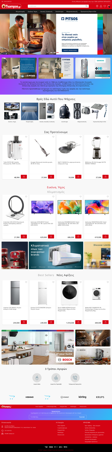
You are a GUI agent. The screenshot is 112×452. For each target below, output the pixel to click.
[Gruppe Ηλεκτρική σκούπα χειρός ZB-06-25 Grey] (42, 148)
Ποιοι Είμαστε (39, 406)
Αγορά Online (37, 384)
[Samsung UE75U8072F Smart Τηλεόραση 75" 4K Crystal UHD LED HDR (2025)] (42, 207)
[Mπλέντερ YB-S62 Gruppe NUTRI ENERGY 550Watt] (97, 148)
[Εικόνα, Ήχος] (12, 111)
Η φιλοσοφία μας (51, 406)
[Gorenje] (29, 397)
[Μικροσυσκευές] (82, 111)
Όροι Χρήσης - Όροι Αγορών (92, 425)
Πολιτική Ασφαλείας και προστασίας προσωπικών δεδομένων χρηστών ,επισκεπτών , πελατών (94, 435)
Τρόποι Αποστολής (90, 428)
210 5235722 (8, 1)
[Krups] (82, 397)
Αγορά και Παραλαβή (56, 384)
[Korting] (65, 397)
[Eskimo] (12, 397)
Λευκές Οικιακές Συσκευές (47, 121)
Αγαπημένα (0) (104, 6)
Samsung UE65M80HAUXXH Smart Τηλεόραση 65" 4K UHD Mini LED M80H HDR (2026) (68, 223)
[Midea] (100, 397)
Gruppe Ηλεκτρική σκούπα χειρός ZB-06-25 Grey (41, 162)
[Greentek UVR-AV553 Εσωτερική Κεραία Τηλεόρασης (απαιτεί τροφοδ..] (15, 207)
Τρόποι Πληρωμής (90, 430)
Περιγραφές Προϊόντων (91, 441)
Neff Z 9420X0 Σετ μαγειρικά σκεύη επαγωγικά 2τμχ (69, 162)
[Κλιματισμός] (29, 111)
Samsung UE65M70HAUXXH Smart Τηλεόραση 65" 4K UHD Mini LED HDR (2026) (96, 223)
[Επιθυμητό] (26, 137)
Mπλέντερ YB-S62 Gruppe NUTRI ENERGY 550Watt (95, 162)
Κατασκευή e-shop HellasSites (66, 450)
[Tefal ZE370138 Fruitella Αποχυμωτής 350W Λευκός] (15, 148)
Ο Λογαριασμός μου (100, 6)
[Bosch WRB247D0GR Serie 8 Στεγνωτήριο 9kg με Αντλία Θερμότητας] (70, 293)
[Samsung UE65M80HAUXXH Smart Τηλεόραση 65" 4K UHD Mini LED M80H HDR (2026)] (70, 207)
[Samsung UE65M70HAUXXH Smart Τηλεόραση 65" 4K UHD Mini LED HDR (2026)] (97, 207)
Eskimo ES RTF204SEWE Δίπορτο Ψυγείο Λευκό (41, 308)
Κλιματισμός (29, 121)
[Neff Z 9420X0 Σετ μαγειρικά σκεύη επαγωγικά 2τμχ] (70, 148)
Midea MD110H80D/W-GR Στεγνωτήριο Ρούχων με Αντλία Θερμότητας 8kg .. (95, 309)
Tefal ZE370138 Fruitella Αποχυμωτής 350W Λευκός (11, 162)
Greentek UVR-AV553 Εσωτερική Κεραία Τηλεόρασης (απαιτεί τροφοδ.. (13, 223)
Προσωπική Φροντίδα (99, 121)
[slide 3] (56, 34)
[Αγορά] (24, 177)
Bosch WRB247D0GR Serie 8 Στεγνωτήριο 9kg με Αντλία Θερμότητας (66, 309)
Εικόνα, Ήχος (12, 121)
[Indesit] (47, 397)
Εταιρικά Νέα (63, 406)
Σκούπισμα (64, 121)
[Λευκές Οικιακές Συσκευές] (47, 111)
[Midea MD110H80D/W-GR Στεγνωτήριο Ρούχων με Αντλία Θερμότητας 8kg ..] (97, 293)
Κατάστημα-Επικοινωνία (97, 6)
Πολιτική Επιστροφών (91, 439)
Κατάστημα (73, 406)
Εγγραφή (82, 417)
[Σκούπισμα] (64, 111)
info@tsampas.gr (9, 433)
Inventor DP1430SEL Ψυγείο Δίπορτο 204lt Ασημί (12, 308)
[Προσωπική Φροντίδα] (99, 111)
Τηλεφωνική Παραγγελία (75, 384)
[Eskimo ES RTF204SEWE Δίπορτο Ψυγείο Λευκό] (42, 293)
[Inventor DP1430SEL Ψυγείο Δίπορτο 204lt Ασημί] (15, 293)
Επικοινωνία (83, 406)
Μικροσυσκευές (82, 121)
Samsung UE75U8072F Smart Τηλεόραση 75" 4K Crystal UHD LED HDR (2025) (42, 223)
